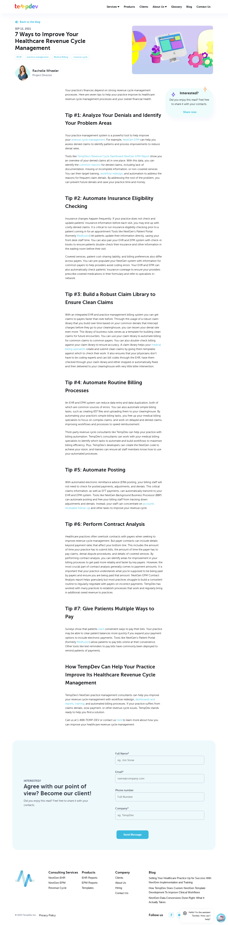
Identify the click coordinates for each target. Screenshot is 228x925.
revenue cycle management (88, 139)
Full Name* (122, 753)
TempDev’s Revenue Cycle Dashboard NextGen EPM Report (113, 156)
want (101, 629)
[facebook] (171, 915)
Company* (122, 808)
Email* (119, 772)
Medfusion (83, 235)
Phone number (124, 790)
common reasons (90, 164)
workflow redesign (111, 173)
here (119, 720)
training (79, 703)
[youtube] (180, 915)
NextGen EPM (131, 139)
